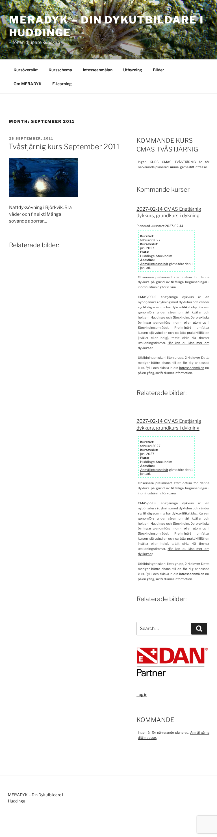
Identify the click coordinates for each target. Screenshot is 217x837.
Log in (141, 694)
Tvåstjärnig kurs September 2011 (64, 146)
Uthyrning (132, 69)
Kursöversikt (26, 69)
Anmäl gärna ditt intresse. (189, 167)
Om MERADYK (28, 83)
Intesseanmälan (97, 69)
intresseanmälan (191, 368)
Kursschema (60, 69)
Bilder (158, 69)
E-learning (62, 83)
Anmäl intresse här (154, 264)
